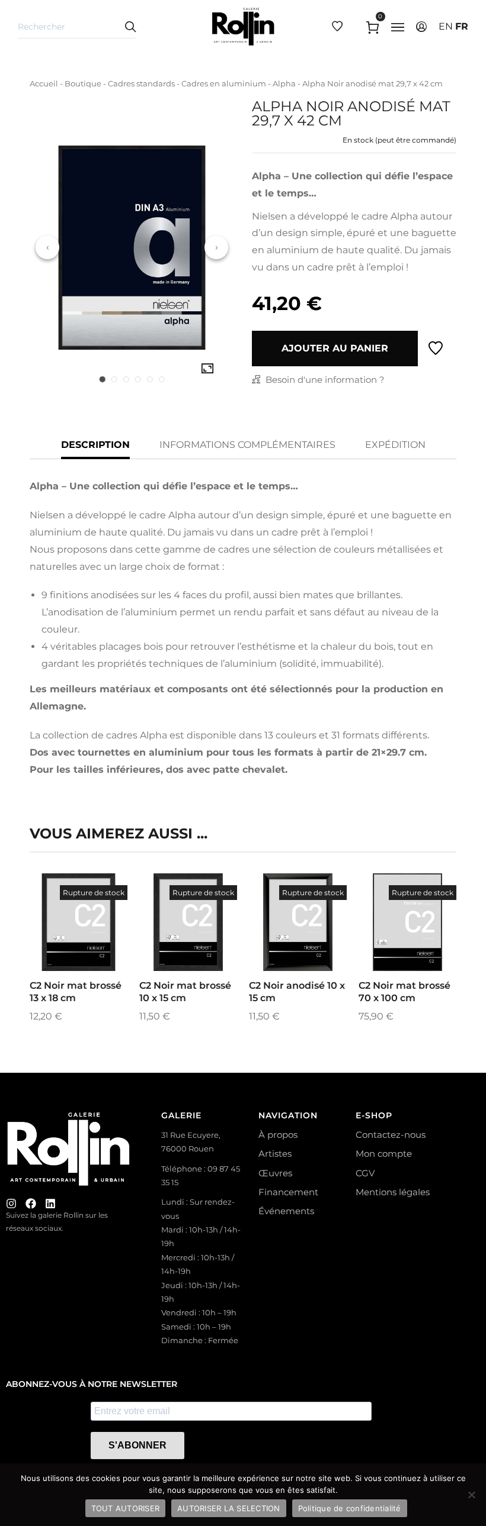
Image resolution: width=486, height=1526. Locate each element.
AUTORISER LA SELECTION (228, 1508)
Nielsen (269, 216)
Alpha (284, 83)
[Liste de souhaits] (435, 348)
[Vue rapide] (63, 950)
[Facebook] (30, 1203)
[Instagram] (11, 1203)
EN (446, 26)
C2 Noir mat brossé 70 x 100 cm (404, 992)
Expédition (395, 444)
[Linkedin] (50, 1203)
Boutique (83, 83)
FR (461, 26)
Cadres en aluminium (223, 83)
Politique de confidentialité (349, 1508)
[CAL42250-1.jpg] (207, 368)
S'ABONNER (137, 1445)
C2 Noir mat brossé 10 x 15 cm (185, 992)
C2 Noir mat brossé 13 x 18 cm (76, 992)
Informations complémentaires (247, 444)
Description (95, 444)
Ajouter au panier (335, 348)
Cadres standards (141, 83)
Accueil (44, 83)
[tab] (102, 379)
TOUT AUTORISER (125, 1508)
